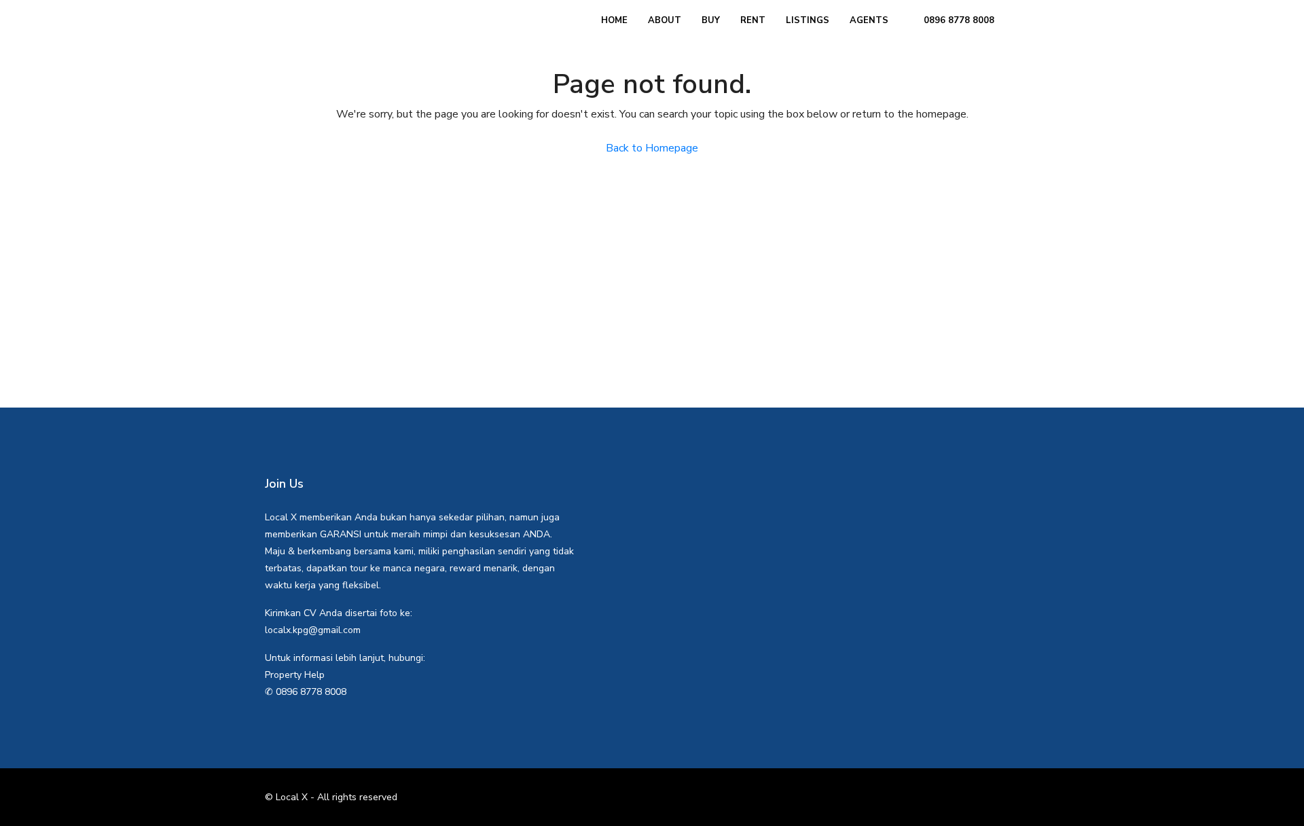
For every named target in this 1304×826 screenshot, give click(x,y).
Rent (752, 20)
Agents (869, 20)
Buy (711, 20)
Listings (807, 20)
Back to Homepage (652, 148)
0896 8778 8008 (957, 20)
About (664, 20)
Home (614, 20)
